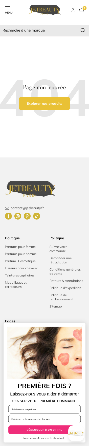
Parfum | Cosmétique (20, 261)
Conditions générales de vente (65, 271)
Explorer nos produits (44, 103)
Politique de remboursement (61, 297)
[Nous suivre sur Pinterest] (27, 216)
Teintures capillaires (19, 275)
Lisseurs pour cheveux (21, 268)
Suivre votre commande (58, 249)
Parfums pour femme (20, 247)
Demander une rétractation (60, 260)
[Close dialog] (82, 326)
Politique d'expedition (65, 288)
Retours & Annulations (66, 281)
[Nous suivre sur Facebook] (8, 216)
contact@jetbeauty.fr (27, 208)
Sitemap (55, 306)
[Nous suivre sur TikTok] (36, 216)
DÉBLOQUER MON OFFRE (45, 429)
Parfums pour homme (21, 254)
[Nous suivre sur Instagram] (18, 216)
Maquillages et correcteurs (16, 284)
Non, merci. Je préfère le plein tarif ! (44, 438)
